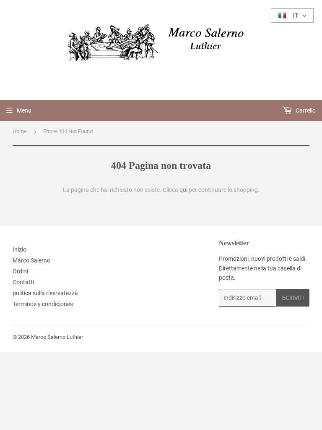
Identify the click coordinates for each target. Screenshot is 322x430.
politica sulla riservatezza (45, 293)
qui (183, 189)
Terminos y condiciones (43, 304)
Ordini (20, 271)
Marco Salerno (31, 260)
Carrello (305, 110)
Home (20, 131)
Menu (24, 110)
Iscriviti (292, 298)
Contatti (23, 282)
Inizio (19, 249)
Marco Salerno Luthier (57, 337)
